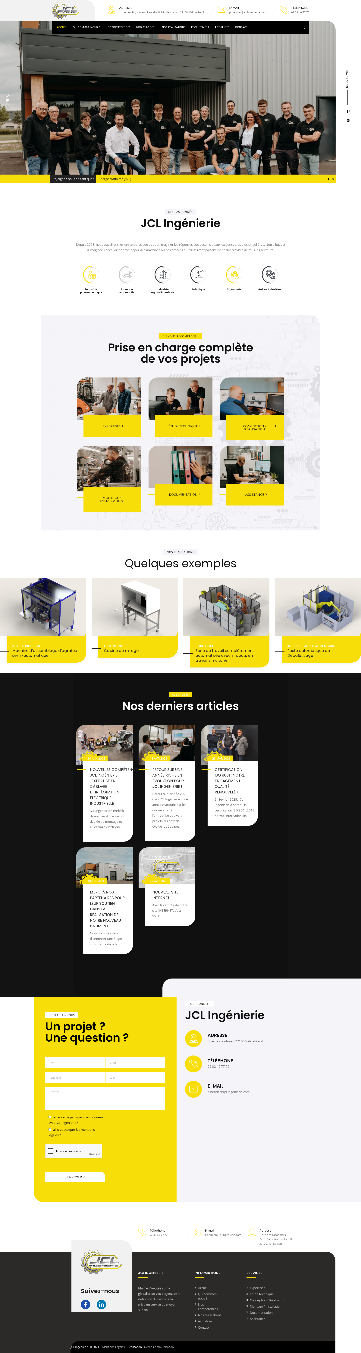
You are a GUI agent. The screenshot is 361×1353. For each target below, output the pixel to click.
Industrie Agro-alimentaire (311, 646)
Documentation (261, 1312)
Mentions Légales (113, 1347)
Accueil (61, 27)
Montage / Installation (265, 1306)
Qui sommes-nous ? (86, 27)
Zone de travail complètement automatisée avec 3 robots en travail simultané (225, 655)
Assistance (257, 1319)
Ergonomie (113, 646)
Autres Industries (27, 646)
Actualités (222, 27)
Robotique (205, 646)
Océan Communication (159, 1347)
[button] (333, 179)
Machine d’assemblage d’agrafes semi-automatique (44, 653)
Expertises (257, 1288)
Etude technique (262, 1294)
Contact (241, 27)
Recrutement (200, 27)
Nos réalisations (174, 27)
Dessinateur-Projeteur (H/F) (119, 179)
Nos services (145, 27)
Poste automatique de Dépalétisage (308, 653)
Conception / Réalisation (267, 1300)
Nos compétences (118, 27)
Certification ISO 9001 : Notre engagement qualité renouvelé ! (230, 781)
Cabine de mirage (121, 650)
